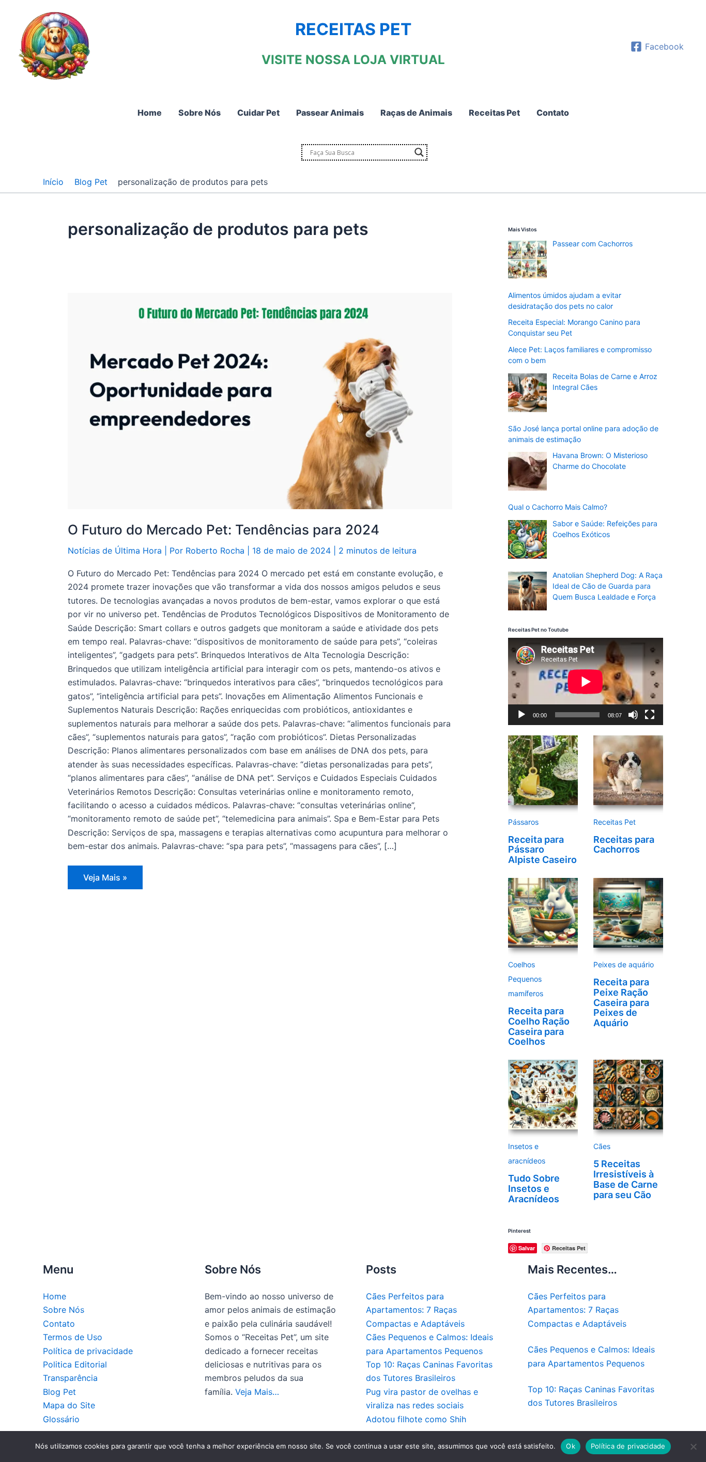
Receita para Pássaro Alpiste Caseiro (542, 850)
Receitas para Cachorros (623, 844)
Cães (601, 1146)
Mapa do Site (69, 1405)
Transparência (70, 1378)
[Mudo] (633, 715)
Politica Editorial (75, 1364)
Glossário (61, 1419)
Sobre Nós (63, 1309)
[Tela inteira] (649, 715)
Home (54, 1296)
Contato (59, 1323)
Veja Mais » (105, 880)
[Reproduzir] (521, 715)
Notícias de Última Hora (115, 550)
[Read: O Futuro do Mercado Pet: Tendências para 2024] (260, 400)
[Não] (693, 1446)
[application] (585, 681)
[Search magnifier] (419, 152)
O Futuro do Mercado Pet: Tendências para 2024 (223, 530)
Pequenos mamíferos (525, 986)
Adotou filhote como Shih (416, 1419)
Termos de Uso (72, 1337)
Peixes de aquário (623, 964)
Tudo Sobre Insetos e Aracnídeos (534, 1188)
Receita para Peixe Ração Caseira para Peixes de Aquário (621, 1002)
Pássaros (523, 822)
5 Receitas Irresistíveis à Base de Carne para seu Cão (625, 1179)
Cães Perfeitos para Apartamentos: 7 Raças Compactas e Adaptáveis (415, 1310)
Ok (570, 1446)
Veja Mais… (257, 1392)
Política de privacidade (88, 1351)
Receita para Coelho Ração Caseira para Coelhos (539, 1026)
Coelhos (521, 964)
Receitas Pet (614, 822)
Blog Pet (59, 1392)
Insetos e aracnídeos (526, 1153)
